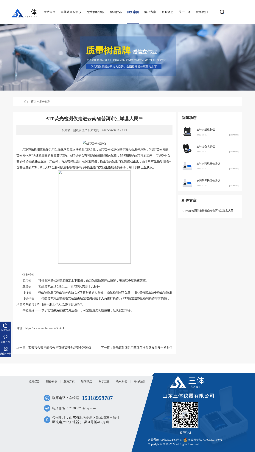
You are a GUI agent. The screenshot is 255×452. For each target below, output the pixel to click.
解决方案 (150, 12)
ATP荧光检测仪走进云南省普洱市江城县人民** (209, 210)
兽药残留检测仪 (71, 12)
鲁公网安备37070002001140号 (205, 439)
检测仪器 (116, 12)
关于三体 (185, 12)
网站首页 (49, 12)
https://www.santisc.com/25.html (44, 328)
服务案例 (133, 12)
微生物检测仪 (96, 12)
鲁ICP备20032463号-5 (169, 439)
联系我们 (202, 12)
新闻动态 (167, 12)
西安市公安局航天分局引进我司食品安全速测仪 (59, 347)
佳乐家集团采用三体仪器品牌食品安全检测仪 (142, 347)
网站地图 (139, 381)
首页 (33, 101)
